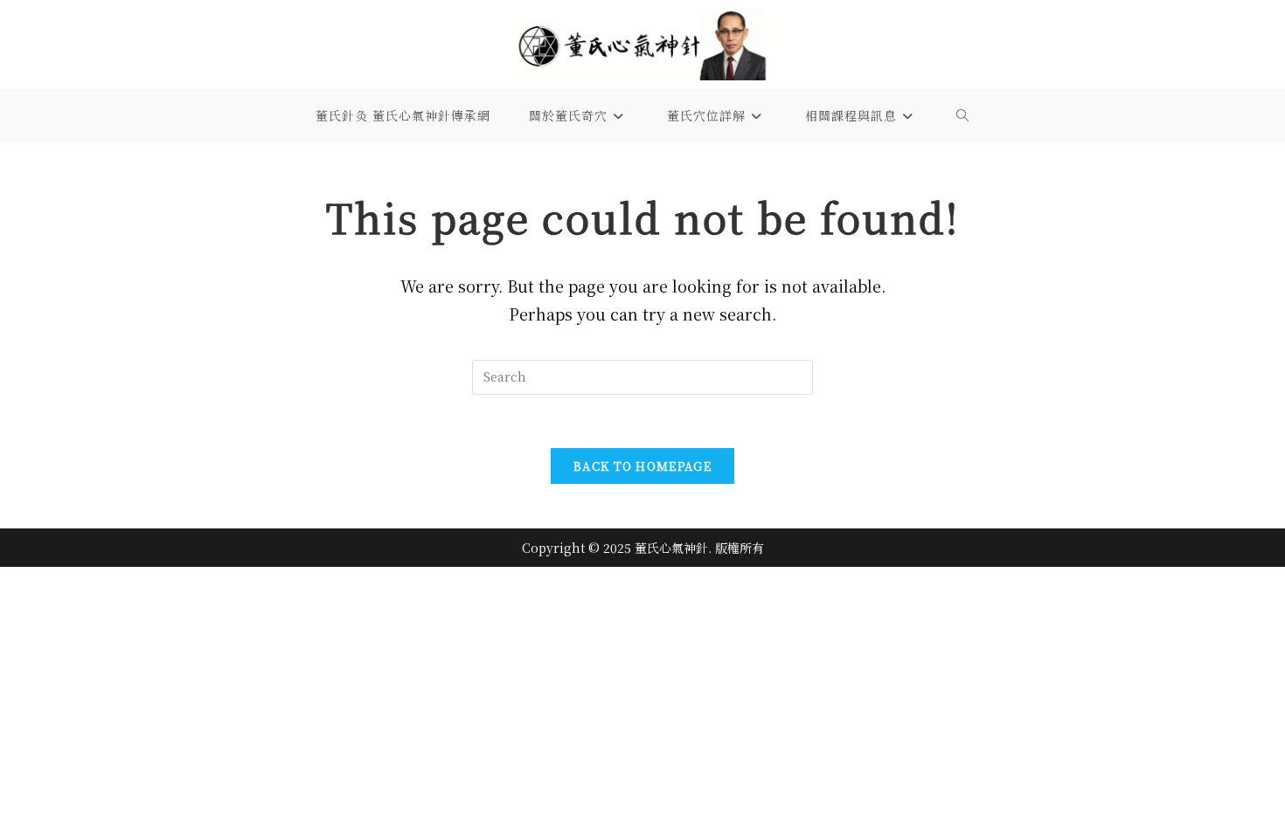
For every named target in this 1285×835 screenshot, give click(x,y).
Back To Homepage (642, 466)
